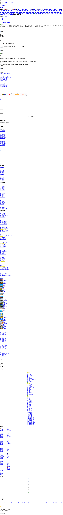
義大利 (5, 328)
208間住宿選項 (5, 309)
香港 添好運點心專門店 (30, 401)
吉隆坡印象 (1, 463)
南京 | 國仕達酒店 (2, 250)
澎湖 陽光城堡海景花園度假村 (4, 208)
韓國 (4, 302)
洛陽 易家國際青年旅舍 (3, 346)
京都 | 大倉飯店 (2, 220)
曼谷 (52, 13)
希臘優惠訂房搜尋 (2, 144)
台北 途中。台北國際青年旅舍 (4, 334)
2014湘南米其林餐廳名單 (30, 419)
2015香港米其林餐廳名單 (30, 423)
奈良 (52, 10)
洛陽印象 (1, 451)
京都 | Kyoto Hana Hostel (3, 222)
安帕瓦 (60, 13)
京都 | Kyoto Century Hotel (3, 223)
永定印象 (1, 435)
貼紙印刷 (60, 502)
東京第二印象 (9, 430)
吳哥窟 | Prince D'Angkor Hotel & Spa (4, 268)
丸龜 (27, 12)
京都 (54, 10)
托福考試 (46, 502)
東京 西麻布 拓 (29, 389)
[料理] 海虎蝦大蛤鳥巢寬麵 (3, 78)
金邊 (2, 14)
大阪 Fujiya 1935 (29, 373)
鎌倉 (8, 12)
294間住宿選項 (5, 283)
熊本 (41, 12)
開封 (9, 10)
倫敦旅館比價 (2, 179)
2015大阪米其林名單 (29, 413)
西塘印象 (1, 444)
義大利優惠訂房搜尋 (3, 141)
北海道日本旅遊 (10, 502)
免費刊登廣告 (15, 502)
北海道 (51, 502)
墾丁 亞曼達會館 (2, 203)
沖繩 (49, 12)
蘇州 (26, 9)
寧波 (20, 10)
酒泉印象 (1, 454)
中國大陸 (5, 299)
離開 (4, 513)
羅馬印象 (8, 464)
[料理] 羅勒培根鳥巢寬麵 (3, 79)
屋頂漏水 (34, 502)
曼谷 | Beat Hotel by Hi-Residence (4, 234)
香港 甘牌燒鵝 (29, 404)
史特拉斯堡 (27, 13)
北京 (23, 9)
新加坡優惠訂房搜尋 (3, 135)
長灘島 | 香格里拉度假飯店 (3, 273)
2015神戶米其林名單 (29, 414)
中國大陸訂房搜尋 (2, 131)
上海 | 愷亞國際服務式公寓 (3, 246)
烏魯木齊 (43, 9)
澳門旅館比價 (2, 171)
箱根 (14, 12)
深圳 (30, 10)
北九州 (44, 12)
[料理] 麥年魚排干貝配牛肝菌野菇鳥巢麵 (5, 77)
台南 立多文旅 (2, 196)
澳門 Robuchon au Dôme (30, 381)
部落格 (3, 18)
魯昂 (23, 13)
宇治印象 (8, 444)
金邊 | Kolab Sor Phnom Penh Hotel (4, 270)
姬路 (46, 10)
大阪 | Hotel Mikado (2, 217)
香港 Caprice (28, 393)
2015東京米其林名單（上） (30, 416)
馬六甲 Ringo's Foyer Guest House (4, 353)
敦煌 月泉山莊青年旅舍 (3, 342)
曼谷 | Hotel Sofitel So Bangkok (4, 231)
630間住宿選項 (5, 280)
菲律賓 (5, 319)
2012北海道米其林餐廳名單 (30, 420)
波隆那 (39, 13)
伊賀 (49, 10)
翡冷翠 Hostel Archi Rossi (3, 265)
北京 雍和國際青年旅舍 (3, 338)
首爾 (36, 10)
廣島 (35, 12)
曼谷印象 (1, 470)
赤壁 (4, 10)
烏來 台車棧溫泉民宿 (3, 188)
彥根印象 (8, 435)
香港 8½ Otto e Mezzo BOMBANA (31, 379)
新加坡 (14, 13)
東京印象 (8, 429)
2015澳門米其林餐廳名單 (30, 424)
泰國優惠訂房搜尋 (2, 136)
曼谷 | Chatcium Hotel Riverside (4, 230)
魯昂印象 (8, 457)
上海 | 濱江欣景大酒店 (3, 245)
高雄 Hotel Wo (2, 200)
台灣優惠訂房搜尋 (2, 130)
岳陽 (60, 9)
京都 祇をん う (29, 407)
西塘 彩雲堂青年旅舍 (3, 340)
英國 (4, 322)
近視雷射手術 (6, 502)
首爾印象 (1, 461)
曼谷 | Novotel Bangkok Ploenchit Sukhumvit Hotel (6, 235)
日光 (33, 12)
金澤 (52, 12)
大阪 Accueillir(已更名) (30, 384)
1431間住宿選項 (5, 326)
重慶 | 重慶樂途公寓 (2, 258)
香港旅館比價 (2, 170)
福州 (47, 9)
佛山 (57, 9)
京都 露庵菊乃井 (29, 388)
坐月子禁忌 (2, 502)
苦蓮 (0, 99)
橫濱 (5, 12)
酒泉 (37, 9)
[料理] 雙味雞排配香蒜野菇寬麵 (4, 76)
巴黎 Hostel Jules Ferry (3, 355)
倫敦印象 (8, 454)
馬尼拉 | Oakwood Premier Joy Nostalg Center (5, 275)
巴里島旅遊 (21, 502)
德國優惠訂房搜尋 (2, 142)
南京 (20, 9)
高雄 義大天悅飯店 (2, 197)
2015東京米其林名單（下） (30, 417)
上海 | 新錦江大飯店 (2, 244)
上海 (18, 9)
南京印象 (1, 437)
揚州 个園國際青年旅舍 (3, 348)
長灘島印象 (8, 469)
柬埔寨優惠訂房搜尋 (3, 137)
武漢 (1, 10)
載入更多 (1, 109)
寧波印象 (1, 443)
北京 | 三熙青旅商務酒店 (3, 251)
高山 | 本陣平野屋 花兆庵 (3, 227)
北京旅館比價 (2, 174)
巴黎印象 (8, 456)
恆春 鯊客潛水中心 (2, 333)
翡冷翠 (42, 13)
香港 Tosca (28, 403)
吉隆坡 (3, 13)
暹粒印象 (1, 474)
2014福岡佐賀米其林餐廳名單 (31, 422)
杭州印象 (1, 441)
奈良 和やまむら (29, 374)
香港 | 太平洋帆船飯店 (3, 239)
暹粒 (5, 14)
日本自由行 (25, 502)
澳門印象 (1, 458)
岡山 (24, 12)
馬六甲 (10, 13)
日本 (4, 282)
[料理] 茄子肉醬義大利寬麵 (3, 86)
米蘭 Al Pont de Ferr (29, 400)
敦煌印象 (1, 455)
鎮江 (14, 10)
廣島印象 (8, 449)
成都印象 (1, 448)
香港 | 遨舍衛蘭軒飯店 (3, 238)
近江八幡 (20, 12)
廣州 (55, 9)
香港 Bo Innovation (29, 378)
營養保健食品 (57, 502)
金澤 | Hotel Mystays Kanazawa (4, 228)
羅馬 (46, 13)
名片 (2, 19)
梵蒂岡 (49, 13)
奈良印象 (8, 441)
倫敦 (17, 13)
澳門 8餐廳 (28, 380)
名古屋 (58, 12)
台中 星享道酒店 (2, 190)
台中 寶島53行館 (2, 189)
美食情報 (6, 16)
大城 (55, 13)
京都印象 (8, 442)
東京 (59, 10)
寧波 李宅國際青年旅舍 (3, 349)
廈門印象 (1, 433)
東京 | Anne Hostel (2, 214)
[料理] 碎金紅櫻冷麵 (6, 22)
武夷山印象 (1, 436)
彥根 (17, 12)
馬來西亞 (5, 305)
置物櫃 (54, 502)
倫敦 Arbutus (28, 398)
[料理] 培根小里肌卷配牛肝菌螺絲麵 (5, 73)
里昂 (33, 13)
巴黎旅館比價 (2, 180)
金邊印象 (1, 473)
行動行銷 (31, 502)
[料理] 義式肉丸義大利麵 (3, 83)
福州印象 (1, 434)
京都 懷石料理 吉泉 (29, 376)
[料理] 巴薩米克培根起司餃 (3, 80)
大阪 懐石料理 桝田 (29, 386)
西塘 (28, 9)
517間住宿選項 (5, 317)
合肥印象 (1, 440)
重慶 (25, 10)
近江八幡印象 (9, 436)
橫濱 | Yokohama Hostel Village (4, 215)
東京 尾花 (28, 409)
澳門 (12, 9)
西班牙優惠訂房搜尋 (3, 143)
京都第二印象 (9, 443)
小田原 (11, 12)
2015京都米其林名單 (29, 412)
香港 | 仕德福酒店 (2, 237)
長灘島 (11, 14)
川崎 (3, 12)
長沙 (33, 10)
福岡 (38, 12)
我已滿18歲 (2, 513)
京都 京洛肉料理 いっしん (30, 387)
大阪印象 (8, 437)
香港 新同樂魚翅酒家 (30, 394)
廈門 (50, 9)
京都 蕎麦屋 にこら (29, 406)
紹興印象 (1, 442)
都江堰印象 (1, 450)
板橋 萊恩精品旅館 (2, 186)
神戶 (44, 10)
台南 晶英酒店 (2, 195)
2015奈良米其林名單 (29, 415)
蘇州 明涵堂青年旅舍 (3, 339)
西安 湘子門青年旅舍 (3, 341)
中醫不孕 (37, 502)
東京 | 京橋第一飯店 (2, 213)
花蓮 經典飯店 (2, 204)
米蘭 (36, 13)
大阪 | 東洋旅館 (2, 216)
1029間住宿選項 (5, 303)
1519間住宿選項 (5, 323)
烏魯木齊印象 (2, 456)
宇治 (57, 10)
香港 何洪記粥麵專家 (30, 402)
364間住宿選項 (5, 320)
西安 (31, 9)
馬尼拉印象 (8, 468)
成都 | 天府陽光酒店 (2, 259)
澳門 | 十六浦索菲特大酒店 (3, 242)
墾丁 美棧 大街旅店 (2, 202)
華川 (38, 10)
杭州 (15, 9)
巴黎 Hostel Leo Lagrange (3, 356)
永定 (52, 9)
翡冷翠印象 (8, 463)
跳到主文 (1, 7)
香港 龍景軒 (28, 377)
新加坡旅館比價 (2, 177)
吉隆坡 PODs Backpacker (3, 352)
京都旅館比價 (2, 167)
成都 (28, 10)
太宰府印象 (8, 447)
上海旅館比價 (2, 173)
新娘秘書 (28, 502)
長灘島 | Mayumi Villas (3, 274)
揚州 (12, 10)
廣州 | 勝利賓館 (2, 253)
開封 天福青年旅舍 (2, 347)
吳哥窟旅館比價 (2, 178)
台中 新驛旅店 (2, 194)
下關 (47, 12)
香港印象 (1, 457)
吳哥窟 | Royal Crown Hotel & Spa (4, 269)
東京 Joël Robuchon (29, 375)
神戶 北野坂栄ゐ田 (29, 410)
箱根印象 (8, 434)
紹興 (22, 10)
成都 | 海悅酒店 (2, 260)
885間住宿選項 (5, 306)
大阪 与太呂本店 (29, 385)
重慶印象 (1, 447)
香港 (9, 9)
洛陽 (6, 10)
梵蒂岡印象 (8, 466)
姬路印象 (8, 440)
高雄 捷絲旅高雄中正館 (3, 201)
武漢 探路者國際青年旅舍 (3, 345)
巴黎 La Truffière (29, 399)
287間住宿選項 (5, 286)
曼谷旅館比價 (2, 172)
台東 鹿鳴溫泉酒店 (2, 207)
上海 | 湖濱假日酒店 (2, 247)
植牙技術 (18, 502)
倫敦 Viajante (28, 397)
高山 (55, 12)
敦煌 (40, 9)
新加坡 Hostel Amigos (3, 354)
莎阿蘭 (7, 13)
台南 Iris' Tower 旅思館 (3, 332)
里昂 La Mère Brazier (29, 392)
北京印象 (1, 429)
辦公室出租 (40, 502)
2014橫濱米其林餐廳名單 (30, 418)
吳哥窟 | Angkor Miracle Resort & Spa (4, 267)
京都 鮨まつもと (29, 405)
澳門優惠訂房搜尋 (2, 134)
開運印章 (49, 502)
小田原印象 (8, 433)
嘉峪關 (34, 9)
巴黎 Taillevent (29, 391)
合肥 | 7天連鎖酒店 (2, 257)
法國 (4, 325)
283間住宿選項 (5, 289)
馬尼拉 (8, 14)
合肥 (17, 10)
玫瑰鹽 (43, 502)
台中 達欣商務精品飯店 (3, 193)
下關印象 (8, 451)
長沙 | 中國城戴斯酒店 (3, 254)
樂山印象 (1, 449)
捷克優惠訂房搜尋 (2, 145)
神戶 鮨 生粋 (28, 390)
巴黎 (20, 13)
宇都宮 (30, 12)
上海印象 (1, 430)
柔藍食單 (2, 5)
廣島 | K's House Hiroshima (3, 224)
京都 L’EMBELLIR (29, 408)
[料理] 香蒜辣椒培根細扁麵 (3, 85)
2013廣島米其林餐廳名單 (30, 421)
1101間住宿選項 (5, 300)
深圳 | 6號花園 (2, 252)
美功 (57, 13)
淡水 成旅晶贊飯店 (2, 187)
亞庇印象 (1, 464)
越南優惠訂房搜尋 (2, 138)
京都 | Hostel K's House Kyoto (4, 221)
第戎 (31, 13)
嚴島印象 (8, 450)
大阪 (41, 10)
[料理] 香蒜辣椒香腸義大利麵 (4, 84)
